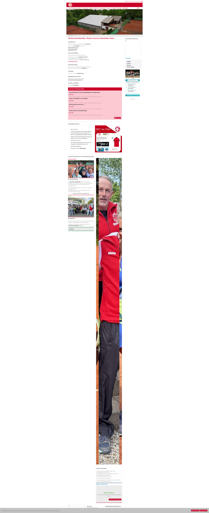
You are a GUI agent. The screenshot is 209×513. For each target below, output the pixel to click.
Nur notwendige (195, 510)
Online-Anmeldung (130, 67)
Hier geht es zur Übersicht (115, 499)
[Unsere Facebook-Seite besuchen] (140, 1)
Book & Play (87, 44)
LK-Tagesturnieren (80, 73)
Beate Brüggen (77, 45)
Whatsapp (129, 65)
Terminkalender (76, 85)
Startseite (75, 35)
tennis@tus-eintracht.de (83, 57)
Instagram (129, 61)
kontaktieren (84, 68)
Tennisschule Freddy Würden (75, 181)
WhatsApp (118, 117)
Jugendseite (71, 229)
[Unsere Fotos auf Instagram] (141, 1)
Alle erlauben (204, 510)
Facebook (129, 63)
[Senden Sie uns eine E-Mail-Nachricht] (138, 1)
